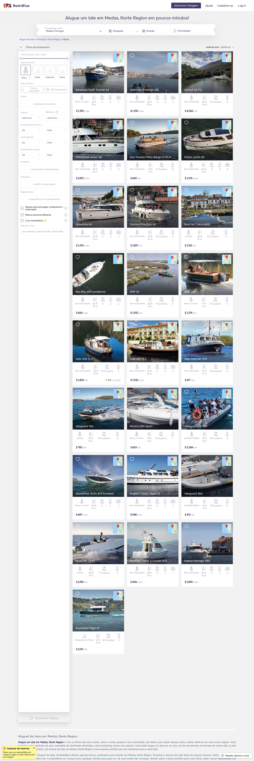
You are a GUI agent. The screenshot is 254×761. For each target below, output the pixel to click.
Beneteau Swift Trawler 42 (92, 90)
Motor (24, 78)
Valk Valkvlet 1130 (195, 359)
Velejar (37, 77)
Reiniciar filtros (47, 718)
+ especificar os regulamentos (44, 199)
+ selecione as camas (44, 103)
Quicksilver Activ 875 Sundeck (95, 493)
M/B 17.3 (189, 291)
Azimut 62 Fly (193, 90)
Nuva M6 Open (85, 561)
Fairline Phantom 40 (143, 224)
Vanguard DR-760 (195, 426)
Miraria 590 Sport (141, 426)
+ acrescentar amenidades (44, 169)
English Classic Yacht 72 (145, 493)
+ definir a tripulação (44, 184)
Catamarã (50, 77)
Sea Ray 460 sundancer (91, 291)
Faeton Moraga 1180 (197, 561)
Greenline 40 (84, 224)
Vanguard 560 (193, 493)
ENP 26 (134, 291)
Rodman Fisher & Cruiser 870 (148, 561)
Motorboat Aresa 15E (89, 157)
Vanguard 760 (84, 426)
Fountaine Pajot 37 (87, 628)
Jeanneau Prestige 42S (144, 90)
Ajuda (209, 5)
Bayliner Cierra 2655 (197, 224)
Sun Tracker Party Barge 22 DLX (150, 157)
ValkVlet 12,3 (138, 359)
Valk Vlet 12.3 (84, 359)
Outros (62, 77)
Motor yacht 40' (194, 157)
